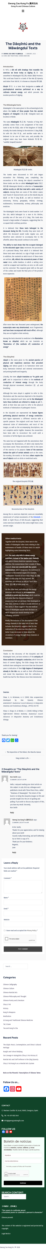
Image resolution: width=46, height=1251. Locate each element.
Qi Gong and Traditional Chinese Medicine (16, 56)
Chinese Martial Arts (10, 992)
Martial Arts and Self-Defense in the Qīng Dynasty (20, 1059)
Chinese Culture (8, 988)
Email (6, 909)
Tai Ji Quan (7, 1024)
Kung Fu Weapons (9, 1012)
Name (6, 898)
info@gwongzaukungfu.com (14, 1121)
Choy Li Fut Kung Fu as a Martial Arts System (18, 1063)
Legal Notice (6, 1234)
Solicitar (23, 1183)
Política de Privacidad (24, 1166)
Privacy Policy (32, 930)
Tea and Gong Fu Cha (10, 1028)
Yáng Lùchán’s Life (22, 758)
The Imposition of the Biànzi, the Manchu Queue (24, 752)
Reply (12, 813)
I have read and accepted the (22, 930)
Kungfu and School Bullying (12, 1052)
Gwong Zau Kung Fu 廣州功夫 (23, 3)
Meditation (7, 1016)
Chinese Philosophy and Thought (14, 996)
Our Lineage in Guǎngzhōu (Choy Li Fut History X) (20, 1055)
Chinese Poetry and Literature (13, 1000)
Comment (8, 878)
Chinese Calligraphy (10, 984)
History (5, 1008)
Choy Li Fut (7, 1004)
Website (6, 920)
